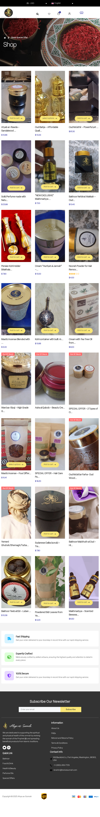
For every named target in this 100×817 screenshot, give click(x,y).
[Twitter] (4, 747)
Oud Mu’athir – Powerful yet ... (83, 127)
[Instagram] (9, 747)
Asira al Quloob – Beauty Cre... (50, 408)
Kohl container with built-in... (49, 339)
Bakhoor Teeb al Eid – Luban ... (16, 611)
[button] (37, 14)
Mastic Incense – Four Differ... (16, 473)
